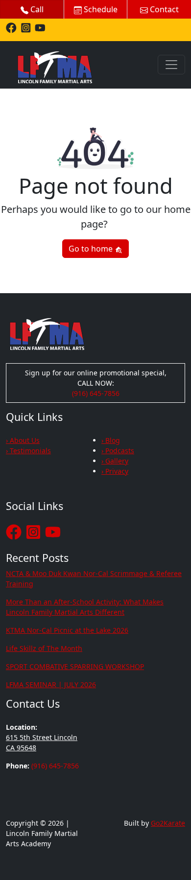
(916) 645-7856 (95, 393)
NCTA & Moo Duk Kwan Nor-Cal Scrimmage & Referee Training (94, 578)
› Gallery (114, 460)
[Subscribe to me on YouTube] (40, 27)
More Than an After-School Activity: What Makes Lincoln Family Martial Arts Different (85, 607)
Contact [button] (163, 9)
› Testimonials (28, 450)
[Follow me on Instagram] (26, 27)
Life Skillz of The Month (44, 648)
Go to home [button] (92, 248)
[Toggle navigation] (171, 64)
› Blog (110, 440)
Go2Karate (168, 823)
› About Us (23, 440)
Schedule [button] (100, 9)
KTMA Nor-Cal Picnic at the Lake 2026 (67, 630)
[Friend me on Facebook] (11, 27)
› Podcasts (117, 450)
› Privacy (114, 471)
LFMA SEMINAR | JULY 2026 (51, 684)
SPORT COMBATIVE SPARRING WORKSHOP (75, 666)
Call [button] (36, 9)
